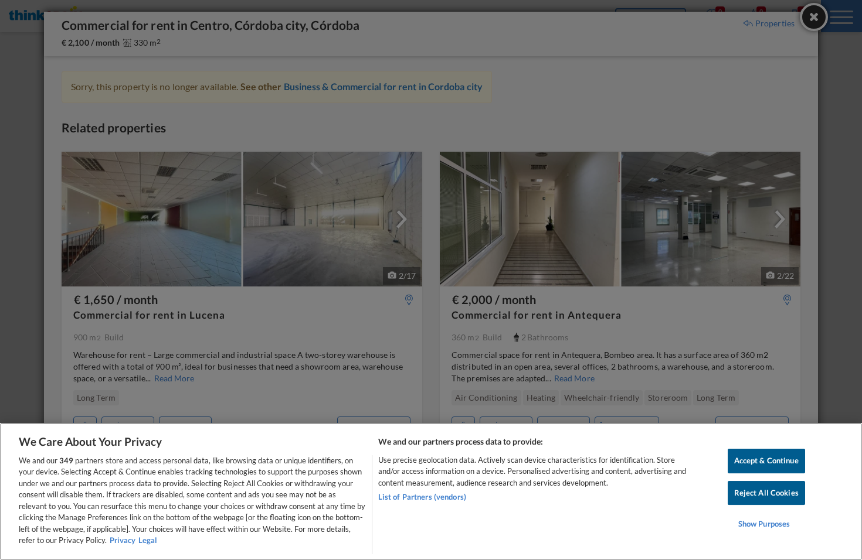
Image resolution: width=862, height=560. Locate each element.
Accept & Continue (766, 460)
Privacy (122, 540)
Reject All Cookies (766, 492)
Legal (147, 540)
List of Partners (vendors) (422, 496)
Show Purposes (764, 523)
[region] (431, 491)
